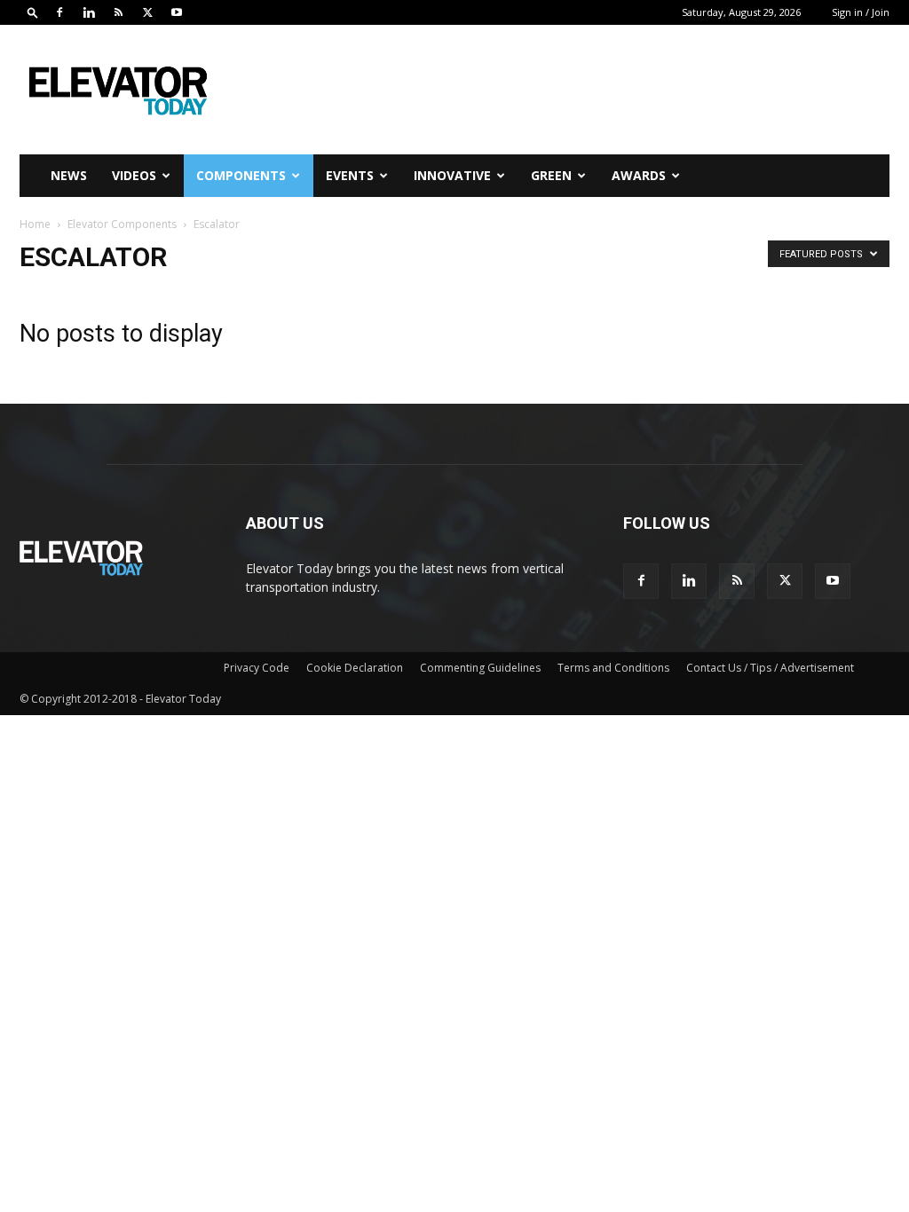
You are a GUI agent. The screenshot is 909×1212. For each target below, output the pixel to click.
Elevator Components (122, 224)
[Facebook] (59, 12)
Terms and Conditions (613, 667)
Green (551, 175)
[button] (33, 12)
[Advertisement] (566, 89)
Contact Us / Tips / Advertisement (770, 667)
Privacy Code (256, 667)
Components (241, 175)
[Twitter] (147, 12)
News (69, 175)
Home (35, 224)
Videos (134, 175)
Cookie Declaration (354, 667)
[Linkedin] (88, 12)
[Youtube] (176, 12)
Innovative (452, 175)
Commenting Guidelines (480, 667)
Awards (639, 175)
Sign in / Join (860, 12)
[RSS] (118, 12)
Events (350, 175)
